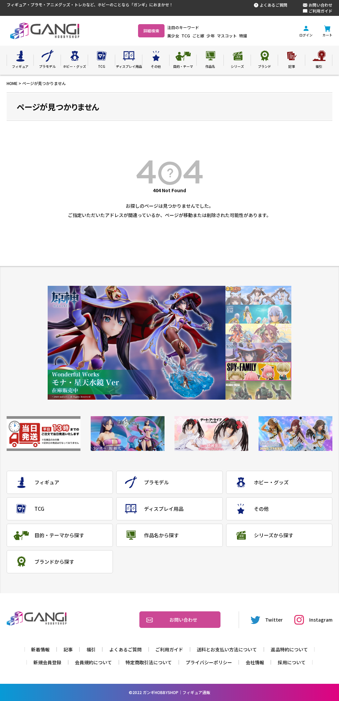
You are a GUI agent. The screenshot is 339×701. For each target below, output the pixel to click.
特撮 (243, 35)
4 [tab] (258, 352)
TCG (185, 35)
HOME (12, 83)
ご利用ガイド (320, 11)
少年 (211, 35)
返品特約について (289, 649)
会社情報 (255, 662)
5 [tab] (258, 371)
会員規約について (93, 662)
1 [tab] (258, 295)
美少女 (173, 35)
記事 (68, 649)
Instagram (320, 619)
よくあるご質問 (273, 5)
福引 (91, 649)
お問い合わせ (320, 5)
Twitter (274, 619)
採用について (292, 662)
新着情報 (40, 649)
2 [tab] (258, 314)
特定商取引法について (148, 662)
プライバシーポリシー (209, 662)
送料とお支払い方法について (227, 649)
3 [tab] (258, 333)
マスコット (227, 35)
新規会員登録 (47, 662)
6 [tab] (258, 390)
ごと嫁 (198, 35)
